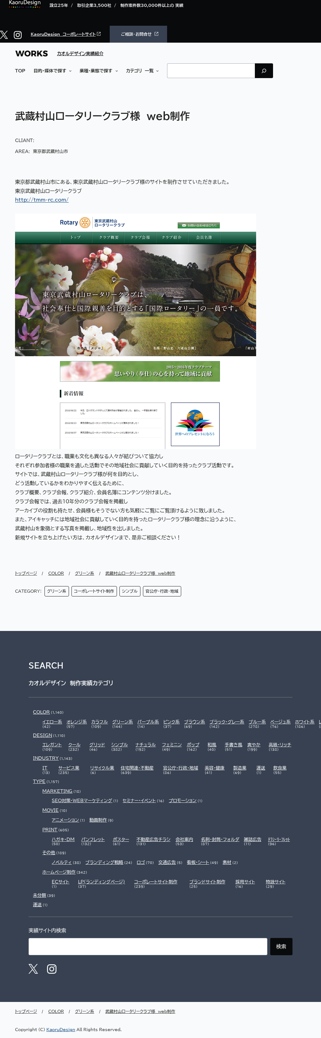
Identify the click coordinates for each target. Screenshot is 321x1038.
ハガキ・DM (63, 839)
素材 (227, 862)
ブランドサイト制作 (207, 882)
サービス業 (68, 768)
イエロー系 (52, 722)
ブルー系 (257, 722)
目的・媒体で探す (50, 70)
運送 (260, 768)
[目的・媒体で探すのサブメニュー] (69, 70)
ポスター (121, 839)
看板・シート (198, 862)
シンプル (130, 591)
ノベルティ (62, 862)
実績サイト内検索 (47, 930)
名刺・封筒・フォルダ (220, 839)
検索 (281, 946)
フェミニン (172, 745)
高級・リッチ (280, 745)
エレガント (52, 745)
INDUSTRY (46, 758)
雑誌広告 (252, 839)
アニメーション (65, 820)
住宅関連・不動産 (137, 768)
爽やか (253, 745)
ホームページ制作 (59, 872)
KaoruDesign (60, 1030)
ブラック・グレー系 (226, 722)
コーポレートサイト (79, 34)
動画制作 (98, 820)
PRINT (49, 830)
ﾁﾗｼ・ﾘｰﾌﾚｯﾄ (279, 839)
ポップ (193, 745)
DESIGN (42, 735)
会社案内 (184, 839)
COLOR (41, 712)
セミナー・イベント (139, 800)
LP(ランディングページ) (101, 882)
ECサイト (60, 882)
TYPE (39, 781)
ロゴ (141, 862)
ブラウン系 (194, 722)
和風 (212, 745)
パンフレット (93, 839)
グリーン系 (56, 591)
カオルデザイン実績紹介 (80, 53)
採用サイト (245, 882)
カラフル (99, 722)
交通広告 (167, 862)
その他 (48, 852)
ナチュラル (145, 745)
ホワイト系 (304, 722)
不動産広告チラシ (153, 839)
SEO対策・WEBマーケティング (82, 800)
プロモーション (183, 800)
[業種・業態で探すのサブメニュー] (115, 70)
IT (44, 768)
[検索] (264, 70)
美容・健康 (214, 768)
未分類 (39, 895)
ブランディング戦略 (104, 862)
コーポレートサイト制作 (94, 591)
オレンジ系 (76, 722)
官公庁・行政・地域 (161, 591)
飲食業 (280, 768)
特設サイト (276, 882)
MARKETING (57, 791)
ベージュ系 (280, 722)
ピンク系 (171, 722)
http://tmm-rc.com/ (42, 199)
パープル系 (148, 722)
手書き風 (233, 745)
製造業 (239, 768)
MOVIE (50, 810)
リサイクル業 (102, 768)
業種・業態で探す (96, 70)
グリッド (97, 745)
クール (74, 745)
